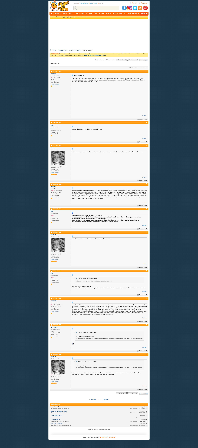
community (133, 14)
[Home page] (52, 14)
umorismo (99, 14)
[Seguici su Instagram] (129, 10)
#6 (146, 232)
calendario (78, 17)
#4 (146, 184)
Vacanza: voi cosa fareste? (59, 411)
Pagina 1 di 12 (122, 60)
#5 (146, 208)
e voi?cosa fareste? (56, 424)
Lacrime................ (96, 399)
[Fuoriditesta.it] (59, 5)
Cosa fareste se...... (56, 420)
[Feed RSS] (140, 10)
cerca (83, 17)
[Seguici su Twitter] (134, 10)
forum (144, 14)
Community (94, 3)
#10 (146, 354)
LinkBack (131, 67)
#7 (146, 270)
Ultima (144, 60)
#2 (146, 122)
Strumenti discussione (141, 67)
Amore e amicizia (76, 50)
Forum (54, 50)
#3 (146, 145)
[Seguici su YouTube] (145, 10)
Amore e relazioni (63, 50)
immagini (80, 14)
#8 (146, 298)
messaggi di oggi (64, 17)
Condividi (144, 115)
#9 (146, 324)
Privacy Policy (104, 437)
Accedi (134, 3)
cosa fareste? (55, 407)
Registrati (144, 3)
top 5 (108, 14)
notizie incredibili (64, 14)
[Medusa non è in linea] (58, 158)
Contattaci (112, 437)
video (89, 14)
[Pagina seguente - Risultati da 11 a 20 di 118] (140, 60)
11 (137, 60)
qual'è (106, 399)
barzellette (119, 14)
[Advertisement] (99, 34)
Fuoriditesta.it (84, 3)
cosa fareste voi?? (56, 415)
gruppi (72, 17)
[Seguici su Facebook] (124, 10)
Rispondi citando (143, 119)
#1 (146, 71)
